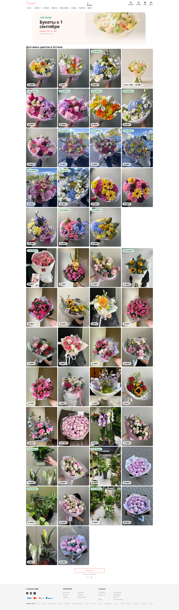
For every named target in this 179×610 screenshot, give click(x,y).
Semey (116, 604)
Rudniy (122, 604)
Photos (65, 595)
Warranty (66, 592)
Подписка (82, 8)
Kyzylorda (137, 604)
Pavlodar (129, 604)
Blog (100, 599)
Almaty (38, 604)
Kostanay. (145, 604)
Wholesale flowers (117, 596)
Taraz (100, 604)
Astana (44, 604)
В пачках (46, 8)
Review (65, 597)
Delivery (80, 595)
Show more (89, 571)
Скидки (74, 8)
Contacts (102, 592)
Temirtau (94, 604)
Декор (89, 8)
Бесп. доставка (64, 8)
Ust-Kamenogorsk (77, 604)
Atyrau (60, 604)
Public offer (82, 597)
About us (102, 595)
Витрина (54, 8)
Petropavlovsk (52, 604)
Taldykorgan (107, 604)
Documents (117, 592)
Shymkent (67, 604)
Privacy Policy (118, 599)
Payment (81, 592)
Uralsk (87, 604)
